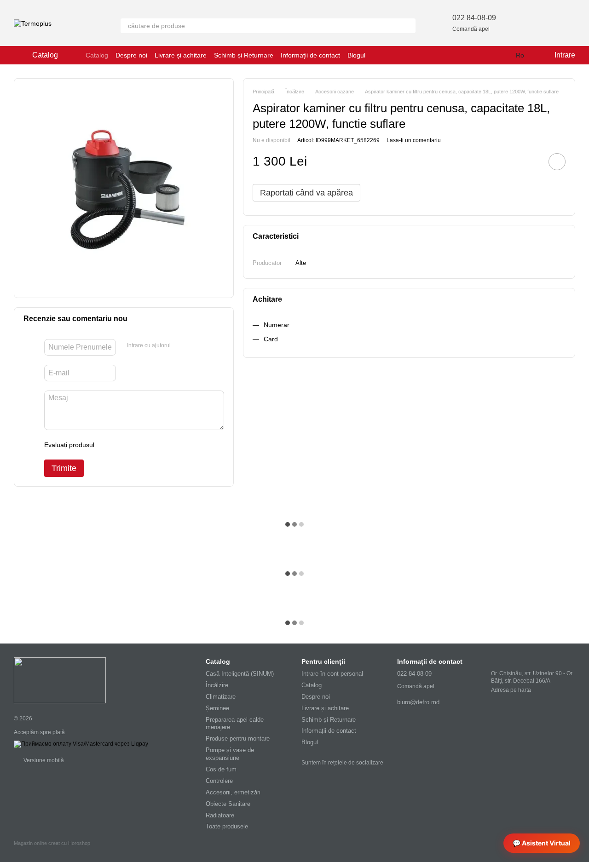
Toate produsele (227, 826)
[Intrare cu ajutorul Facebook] (180, 345)
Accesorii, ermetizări (233, 792)
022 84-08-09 (474, 18)
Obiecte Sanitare (228, 803)
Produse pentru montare (238, 738)
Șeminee (217, 708)
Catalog (97, 55)
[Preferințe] (520, 23)
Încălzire (217, 685)
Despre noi (131, 55)
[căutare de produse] (408, 25)
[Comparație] (544, 23)
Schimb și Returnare (243, 55)
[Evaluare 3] (139, 444)
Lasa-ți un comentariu (414, 140)
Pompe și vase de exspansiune (230, 754)
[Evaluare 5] (168, 444)
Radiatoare (220, 815)
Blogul (356, 55)
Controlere (219, 780)
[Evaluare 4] (153, 444)
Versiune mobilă (43, 760)
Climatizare (221, 696)
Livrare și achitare (181, 55)
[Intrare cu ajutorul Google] (195, 345)
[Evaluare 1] (109, 444)
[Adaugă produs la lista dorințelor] (557, 161)
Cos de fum (221, 769)
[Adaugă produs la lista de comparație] (531, 161)
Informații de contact (310, 55)
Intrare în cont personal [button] (332, 673)
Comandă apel (471, 29)
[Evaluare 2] (124, 444)
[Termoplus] (60, 680)
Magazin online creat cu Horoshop (52, 843)
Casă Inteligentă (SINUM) (240, 673)
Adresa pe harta (511, 690)
